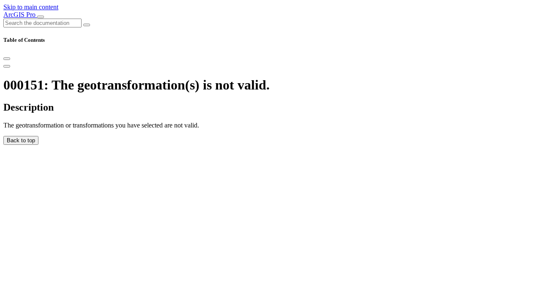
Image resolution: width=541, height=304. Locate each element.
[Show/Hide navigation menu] (40, 17)
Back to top (21, 140)
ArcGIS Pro (20, 14)
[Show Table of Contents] (6, 66)
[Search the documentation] (86, 25)
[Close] (6, 58)
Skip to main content (30, 7)
